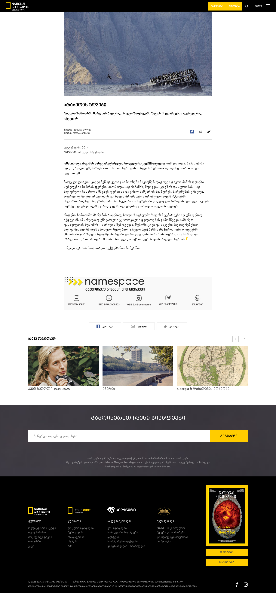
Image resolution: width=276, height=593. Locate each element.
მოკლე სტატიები (40, 537)
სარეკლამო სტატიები (122, 532)
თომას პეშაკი (81, 133)
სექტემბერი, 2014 (76, 147)
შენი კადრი (76, 532)
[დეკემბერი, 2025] (227, 515)
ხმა (70, 546)
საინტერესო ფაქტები (122, 541)
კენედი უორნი (82, 130)
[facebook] (237, 584)
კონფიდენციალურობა (173, 537)
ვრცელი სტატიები (91, 152)
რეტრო (73, 541)
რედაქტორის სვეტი (42, 528)
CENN (100, 581)
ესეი (31, 546)
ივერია (109, 389)
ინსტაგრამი (76, 537)
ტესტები (113, 537)
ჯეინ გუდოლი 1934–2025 (49, 389)
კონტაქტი (164, 541)
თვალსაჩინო (37, 532)
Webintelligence (163, 581)
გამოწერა (217, 6)
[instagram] (246, 584)
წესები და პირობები (171, 532)
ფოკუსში (34, 541)
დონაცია (234, 6)
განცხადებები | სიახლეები (126, 546)
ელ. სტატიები (117, 528)
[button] (246, 6)
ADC (115, 581)
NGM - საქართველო (171, 528)
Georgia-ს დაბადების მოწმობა (203, 389)
